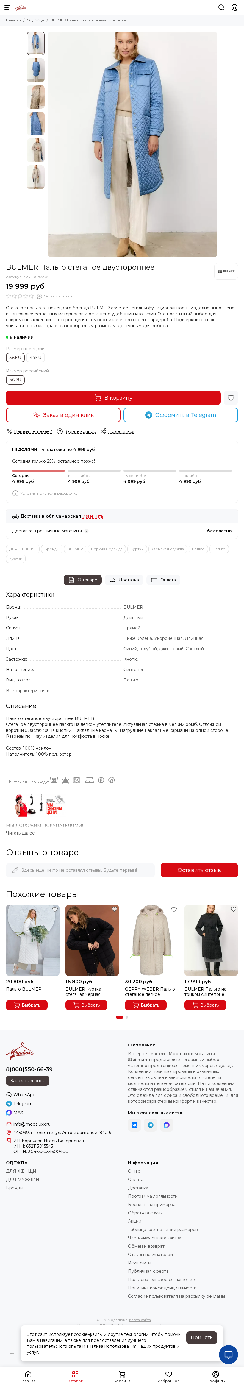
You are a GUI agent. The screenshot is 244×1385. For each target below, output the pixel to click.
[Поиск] (221, 7)
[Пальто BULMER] (33, 940)
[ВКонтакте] (134, 1125)
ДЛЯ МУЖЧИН (22, 1179)
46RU (15, 380)
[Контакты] (234, 7)
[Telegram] (150, 1125)
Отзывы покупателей (150, 1254)
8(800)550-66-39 (29, 1069)
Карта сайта (140, 1319)
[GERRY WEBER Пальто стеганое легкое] (152, 940)
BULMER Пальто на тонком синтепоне (205, 991)
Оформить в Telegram (185, 415)
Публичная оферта (148, 1271)
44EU (35, 357)
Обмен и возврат (146, 1246)
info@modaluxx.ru (32, 1124)
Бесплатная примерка (152, 1204)
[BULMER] (226, 271)
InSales (161, 1325)
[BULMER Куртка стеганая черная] (92, 940)
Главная (13, 20)
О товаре (87, 580)
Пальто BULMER (24, 989)
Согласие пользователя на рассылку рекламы (176, 1296)
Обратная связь (145, 1213)
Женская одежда (168, 549)
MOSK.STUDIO (110, 1325)
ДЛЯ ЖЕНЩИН (22, 549)
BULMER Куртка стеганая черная (83, 991)
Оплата (168, 580)
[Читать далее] (20, 833)
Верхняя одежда (107, 549)
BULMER (75, 549)
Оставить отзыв (199, 870)
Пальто (198, 549)
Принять (202, 1337)
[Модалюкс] (20, 7)
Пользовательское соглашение (161, 1279)
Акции (134, 1221)
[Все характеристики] (28, 691)
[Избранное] (231, 398)
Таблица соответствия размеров (163, 1229)
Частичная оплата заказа (154, 1238)
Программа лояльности (153, 1196)
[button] (50, 144)
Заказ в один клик (68, 415)
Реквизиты (139, 1263)
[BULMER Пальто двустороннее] (132, 144)
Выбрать (31, 1005)
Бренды (51, 549)
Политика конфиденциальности (162, 1288)
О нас (134, 1171)
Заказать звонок (27, 1080)
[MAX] (166, 1125)
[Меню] (7, 7)
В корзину (118, 397)
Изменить (92, 516)
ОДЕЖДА (35, 20)
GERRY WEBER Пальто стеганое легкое (150, 991)
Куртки (137, 549)
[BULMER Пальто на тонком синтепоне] (211, 940)
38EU (15, 357)
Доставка (129, 580)
